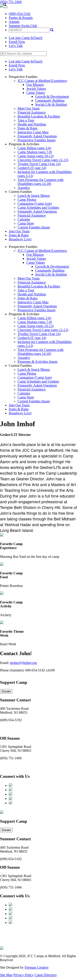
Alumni (14, 22)
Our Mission (35, 85)
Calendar (24, 219)
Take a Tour (26, 120)
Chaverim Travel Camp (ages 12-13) (43, 160)
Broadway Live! (20, 239)
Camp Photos (27, 199)
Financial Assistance (32, 112)
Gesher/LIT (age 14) (32, 168)
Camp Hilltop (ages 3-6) (34, 148)
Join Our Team (19, 231)
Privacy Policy (23, 975)
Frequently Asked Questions (37, 136)
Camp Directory (45, 975)
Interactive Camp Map (33, 132)
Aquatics (24, 188)
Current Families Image (34, 227)
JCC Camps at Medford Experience (42, 81)
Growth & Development (52, 96)
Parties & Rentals (21, 18)
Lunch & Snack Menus (34, 195)
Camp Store (26, 223)
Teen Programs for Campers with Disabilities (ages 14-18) (40, 182)
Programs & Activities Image (37, 361)
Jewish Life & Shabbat (51, 104)
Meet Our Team (29, 108)
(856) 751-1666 (11, 2)
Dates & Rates (28, 128)
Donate (6, 691)
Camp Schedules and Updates (38, 207)
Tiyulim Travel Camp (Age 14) (39, 164)
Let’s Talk (16, 46)
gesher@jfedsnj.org (23, 663)
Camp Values (35, 92)
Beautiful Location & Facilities (39, 116)
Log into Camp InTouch (25, 38)
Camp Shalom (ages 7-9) (35, 152)
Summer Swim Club (23, 26)
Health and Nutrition (32, 124)
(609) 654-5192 (20, 14)
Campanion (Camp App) (35, 203)
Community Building (50, 100)
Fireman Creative (36, 967)
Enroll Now (17, 42)
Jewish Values (36, 88)
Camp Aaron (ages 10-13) (36, 156)
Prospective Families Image (37, 140)
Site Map (6, 975)
